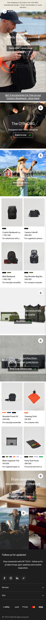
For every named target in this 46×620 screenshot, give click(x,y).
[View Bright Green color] (41, 457)
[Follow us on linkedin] (17, 578)
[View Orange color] (4, 413)
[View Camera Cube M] (34, 212)
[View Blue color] (9, 413)
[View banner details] (23, 125)
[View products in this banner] (40, 107)
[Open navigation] (42, 11)
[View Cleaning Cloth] (34, 396)
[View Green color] (9, 273)
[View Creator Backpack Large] (12, 212)
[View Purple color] (17, 457)
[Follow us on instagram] (10, 578)
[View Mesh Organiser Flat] (12, 441)
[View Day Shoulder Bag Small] (34, 256)
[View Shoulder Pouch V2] (12, 396)
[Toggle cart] (36, 11)
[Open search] (31, 11)
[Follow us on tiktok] (23, 578)
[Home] (8, 11)
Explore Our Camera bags (20, 48)
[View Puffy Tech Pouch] (34, 441)
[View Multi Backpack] (12, 256)
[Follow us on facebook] (4, 578)
